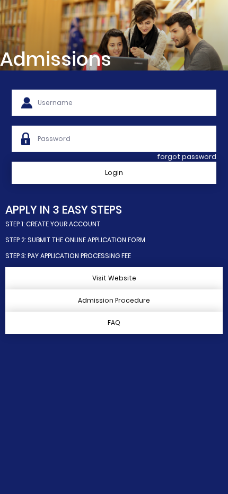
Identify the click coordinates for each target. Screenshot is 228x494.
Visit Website (114, 278)
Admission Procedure (114, 300)
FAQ (114, 322)
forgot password (186, 156)
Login (114, 172)
